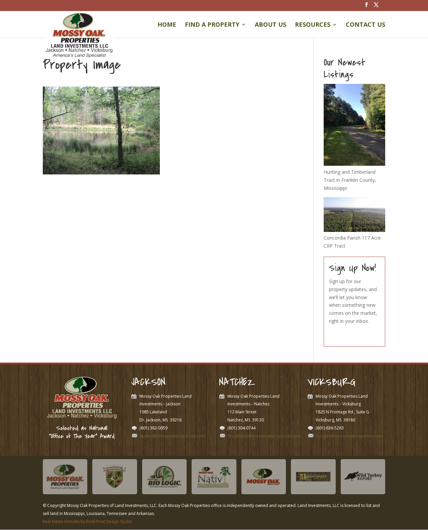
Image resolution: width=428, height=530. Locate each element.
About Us (270, 25)
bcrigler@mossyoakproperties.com (349, 436)
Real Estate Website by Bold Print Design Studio (87, 521)
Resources (312, 25)
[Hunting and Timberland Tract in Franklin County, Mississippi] (354, 164)
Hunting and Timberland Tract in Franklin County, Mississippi (350, 180)
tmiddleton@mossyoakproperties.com (264, 436)
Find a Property (212, 25)
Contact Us (365, 25)
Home (166, 25)
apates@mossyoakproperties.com (172, 436)
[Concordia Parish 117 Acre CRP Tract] (354, 230)
